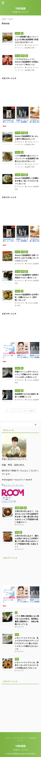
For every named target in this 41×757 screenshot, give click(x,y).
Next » (32, 411)
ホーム (8, 738)
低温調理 (28, 48)
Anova (29, 45)
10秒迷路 (20, 8)
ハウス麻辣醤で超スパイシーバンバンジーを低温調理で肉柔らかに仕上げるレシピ (26, 158)
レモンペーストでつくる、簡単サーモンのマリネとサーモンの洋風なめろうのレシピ (26, 665)
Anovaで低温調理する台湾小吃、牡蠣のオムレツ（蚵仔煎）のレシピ (27, 297)
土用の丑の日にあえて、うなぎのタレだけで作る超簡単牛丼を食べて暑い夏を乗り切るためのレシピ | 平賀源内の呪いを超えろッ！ (26, 516)
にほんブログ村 (9, 501)
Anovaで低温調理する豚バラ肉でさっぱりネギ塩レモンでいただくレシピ (27, 258)
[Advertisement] (20, 93)
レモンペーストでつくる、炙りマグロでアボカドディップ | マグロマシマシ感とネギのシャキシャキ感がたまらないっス (26, 643)
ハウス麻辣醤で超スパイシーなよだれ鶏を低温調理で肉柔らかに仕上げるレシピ (26, 39)
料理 (32, 48)
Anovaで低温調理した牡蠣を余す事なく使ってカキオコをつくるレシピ (27, 181)
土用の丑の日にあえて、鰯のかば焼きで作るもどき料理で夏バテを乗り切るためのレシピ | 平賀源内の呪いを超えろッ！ (26, 541)
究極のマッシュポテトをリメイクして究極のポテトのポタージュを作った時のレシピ (26, 374)
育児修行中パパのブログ (20, 750)
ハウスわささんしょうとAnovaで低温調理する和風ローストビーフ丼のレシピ (27, 62)
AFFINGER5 (31, 754)
